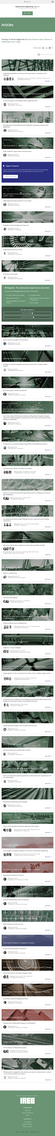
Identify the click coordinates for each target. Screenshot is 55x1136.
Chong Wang (25, 551)
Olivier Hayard (33, 471)
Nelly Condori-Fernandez (33, 551)
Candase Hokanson (23, 1050)
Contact (27, 1115)
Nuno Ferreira (27, 524)
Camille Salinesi (15, 393)
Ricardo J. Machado (35, 524)
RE (27, 2)
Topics (28, 13)
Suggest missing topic (10, 176)
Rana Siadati (21, 678)
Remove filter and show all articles (46, 54)
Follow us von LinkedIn (26, 313)
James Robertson (27, 497)
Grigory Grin (14, 753)
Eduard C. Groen (25, 78)
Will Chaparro (37, 829)
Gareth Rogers (15, 369)
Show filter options (37, 47)
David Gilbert (17, 650)
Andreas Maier (18, 704)
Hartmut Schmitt (46, 78)
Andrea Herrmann (11, 551)
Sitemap (17, 1132)
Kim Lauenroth (30, 854)
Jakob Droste (39, 78)
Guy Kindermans (15, 154)
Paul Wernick (27, 678)
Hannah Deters (33, 78)
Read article (47, 81)
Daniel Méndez (21, 626)
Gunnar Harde (15, 103)
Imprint (22, 1132)
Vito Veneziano (33, 678)
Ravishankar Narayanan (17, 1001)
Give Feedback (27, 1122)
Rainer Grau (14, 447)
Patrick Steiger (37, 854)
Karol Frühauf (15, 878)
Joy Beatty (17, 1050)
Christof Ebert (15, 1077)
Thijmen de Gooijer (22, 829)
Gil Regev (20, 471)
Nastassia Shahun (15, 228)
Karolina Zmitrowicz (16, 343)
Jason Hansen (15, 780)
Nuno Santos (21, 524)
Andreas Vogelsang (36, 626)
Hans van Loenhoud (16, 805)
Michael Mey (14, 252)
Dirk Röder (23, 650)
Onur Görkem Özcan (28, 976)
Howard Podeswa (15, 422)
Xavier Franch (28, 626)
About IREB (27, 1110)
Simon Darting (25, 704)
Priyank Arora (15, 728)
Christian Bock (15, 130)
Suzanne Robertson (19, 497)
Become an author (27, 1126)
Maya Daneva (19, 551)
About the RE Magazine (27, 1113)
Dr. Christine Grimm (19, 976)
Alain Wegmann (26, 471)
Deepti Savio (14, 1026)
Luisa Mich (17, 576)
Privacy (27, 1132)
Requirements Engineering (27, 7)
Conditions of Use (34, 1132)
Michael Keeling (30, 829)
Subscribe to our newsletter (26, 317)
